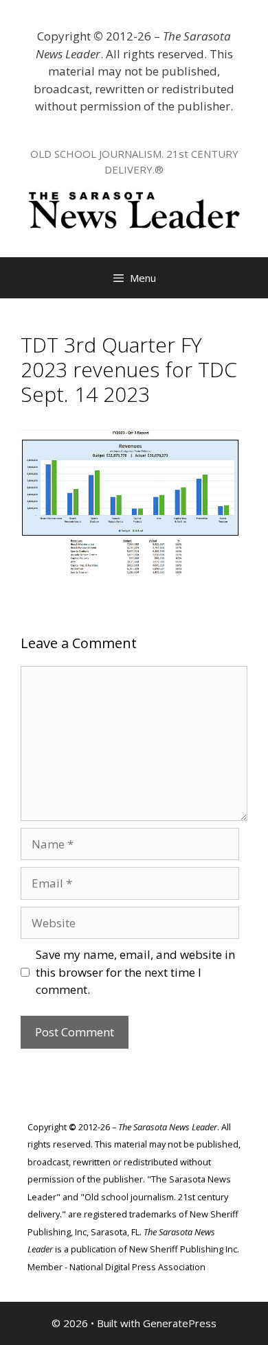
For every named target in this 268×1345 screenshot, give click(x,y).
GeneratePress (179, 1323)
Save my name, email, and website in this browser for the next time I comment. (135, 972)
